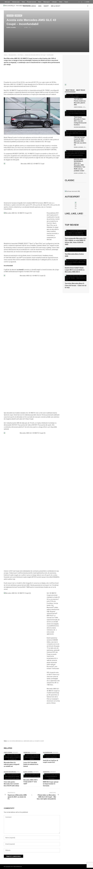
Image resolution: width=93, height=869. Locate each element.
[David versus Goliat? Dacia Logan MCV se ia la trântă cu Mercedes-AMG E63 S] (75, 262)
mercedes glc (19, 741)
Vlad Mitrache (47, 752)
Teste (23, 2)
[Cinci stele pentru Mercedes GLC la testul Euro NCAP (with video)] (12, 776)
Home (5, 55)
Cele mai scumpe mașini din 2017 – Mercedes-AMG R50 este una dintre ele (80, 141)
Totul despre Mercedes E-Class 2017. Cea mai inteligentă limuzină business (80, 120)
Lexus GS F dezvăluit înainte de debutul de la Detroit (30, 764)
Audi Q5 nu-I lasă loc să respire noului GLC (50, 761)
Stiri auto (7, 2)
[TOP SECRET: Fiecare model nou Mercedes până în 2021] (75, 96)
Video (60, 2)
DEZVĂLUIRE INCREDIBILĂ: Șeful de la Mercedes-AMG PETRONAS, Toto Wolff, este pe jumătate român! (79, 164)
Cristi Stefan (8, 752)
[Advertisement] (37, 733)
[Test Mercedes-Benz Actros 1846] (75, 249)
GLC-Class (10, 15)
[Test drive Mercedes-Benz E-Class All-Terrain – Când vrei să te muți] (75, 278)
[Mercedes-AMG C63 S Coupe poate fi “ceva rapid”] (31, 775)
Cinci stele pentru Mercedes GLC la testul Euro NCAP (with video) (11, 783)
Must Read (80, 90)
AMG (39, 6)
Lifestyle (54, 2)
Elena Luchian (11, 27)
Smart (46, 6)
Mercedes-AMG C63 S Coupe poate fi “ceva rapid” (30, 781)
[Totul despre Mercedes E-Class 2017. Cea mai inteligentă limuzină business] (75, 113)
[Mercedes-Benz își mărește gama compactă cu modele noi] (12, 757)
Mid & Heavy (55, 6)
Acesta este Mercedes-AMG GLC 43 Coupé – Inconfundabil (39, 55)
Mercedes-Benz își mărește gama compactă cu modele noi (11, 764)
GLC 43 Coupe (11, 741)
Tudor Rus (26, 752)
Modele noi (18, 15)
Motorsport (47, 2)
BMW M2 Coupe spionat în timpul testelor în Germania (50, 783)
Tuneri (66, 2)
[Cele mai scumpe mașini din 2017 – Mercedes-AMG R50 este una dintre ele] (75, 133)
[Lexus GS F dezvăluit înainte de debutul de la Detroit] (31, 757)
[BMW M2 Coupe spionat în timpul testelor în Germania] (51, 776)
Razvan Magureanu (10, 772)
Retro (39, 2)
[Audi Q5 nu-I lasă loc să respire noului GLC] (51, 756)
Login (87, 1)
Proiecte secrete (31, 2)
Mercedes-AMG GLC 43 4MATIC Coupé (34, 741)
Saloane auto (16, 2)
